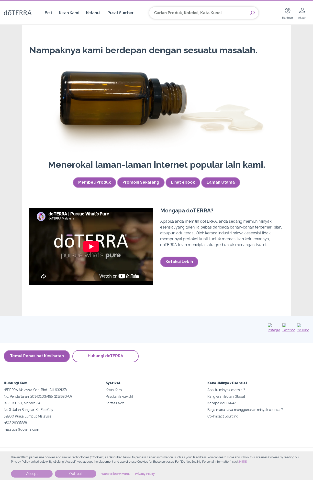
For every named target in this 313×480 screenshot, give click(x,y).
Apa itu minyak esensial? (226, 390)
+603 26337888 (15, 423)
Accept (32, 474)
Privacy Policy (145, 474)
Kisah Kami (69, 12)
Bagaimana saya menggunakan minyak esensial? (245, 409)
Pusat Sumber (120, 12)
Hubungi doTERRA (105, 356)
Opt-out (75, 474)
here (243, 461)
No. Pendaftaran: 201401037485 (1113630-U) (38, 396)
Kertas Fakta (115, 403)
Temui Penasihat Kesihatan (37, 356)
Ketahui (93, 12)
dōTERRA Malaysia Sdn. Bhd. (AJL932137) (35, 390)
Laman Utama (221, 182)
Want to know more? (115, 474)
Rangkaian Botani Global (226, 396)
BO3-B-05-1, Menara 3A (22, 403)
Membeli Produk (94, 182)
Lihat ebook (183, 182)
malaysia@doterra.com (21, 429)
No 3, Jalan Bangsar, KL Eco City (28, 409)
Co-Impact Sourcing (222, 416)
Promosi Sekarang (141, 182)
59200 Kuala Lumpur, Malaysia (27, 416)
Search (252, 13)
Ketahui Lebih (179, 261)
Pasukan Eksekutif (119, 396)
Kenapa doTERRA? (221, 403)
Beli (48, 12)
